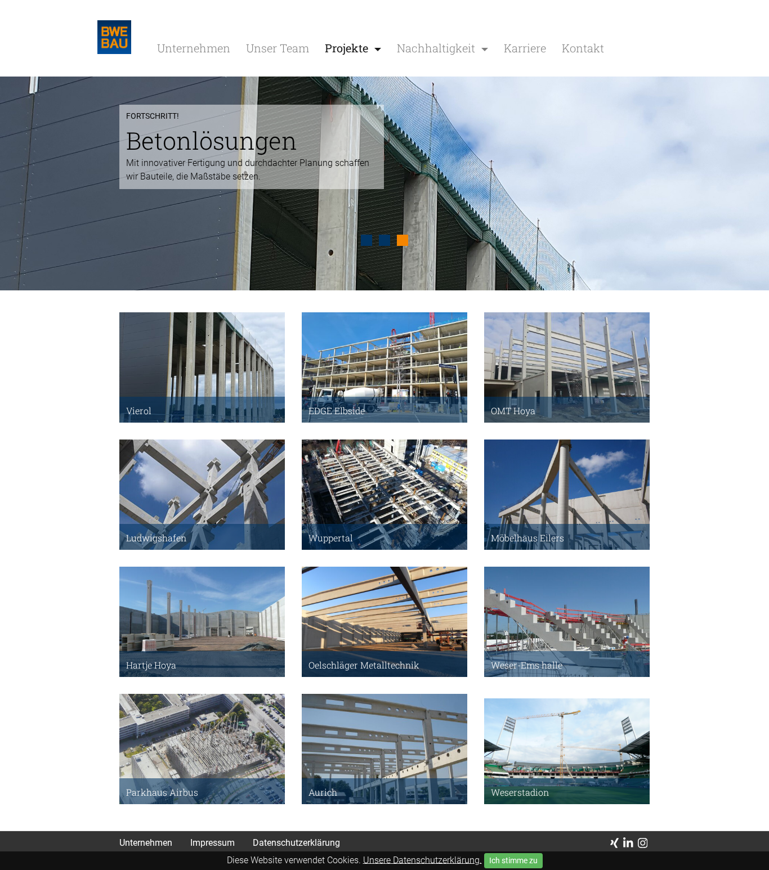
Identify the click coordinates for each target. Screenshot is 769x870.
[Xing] (614, 843)
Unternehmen (193, 48)
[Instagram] (643, 843)
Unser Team (277, 48)
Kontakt (583, 48)
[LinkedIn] (628, 843)
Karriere (525, 48)
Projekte (348, 48)
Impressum (212, 842)
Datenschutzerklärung (296, 842)
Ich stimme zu (513, 860)
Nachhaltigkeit (437, 48)
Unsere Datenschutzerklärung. (422, 859)
